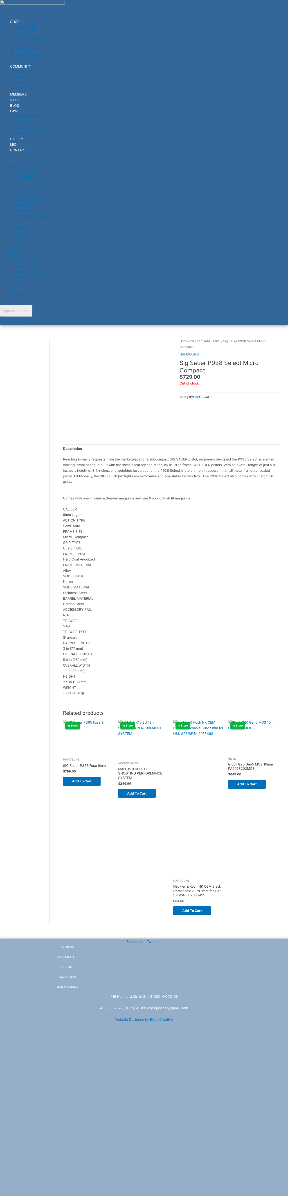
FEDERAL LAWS (27, 116)
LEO (18, 77)
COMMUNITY (20, 66)
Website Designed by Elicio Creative (144, 1019)
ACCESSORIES (27, 50)
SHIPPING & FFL (66, 957)
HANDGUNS (25, 33)
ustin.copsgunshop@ (155, 1008)
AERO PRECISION (29, 38)
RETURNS (66, 966)
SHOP (15, 22)
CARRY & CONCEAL (31, 128)
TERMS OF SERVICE (66, 986)
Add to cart (82, 781)
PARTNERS (24, 89)
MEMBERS (18, 94)
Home (184, 341)
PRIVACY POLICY (66, 976)
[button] (79, 161)
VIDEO (15, 100)
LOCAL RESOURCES (31, 72)
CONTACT (18, 150)
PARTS (20, 44)
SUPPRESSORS (27, 55)
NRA (18, 83)
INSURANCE (25, 133)
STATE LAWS (25, 122)
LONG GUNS (25, 27)
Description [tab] (72, 449)
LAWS (15, 111)
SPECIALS (23, 61)
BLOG (14, 105)
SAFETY (16, 139)
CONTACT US (66, 947)
